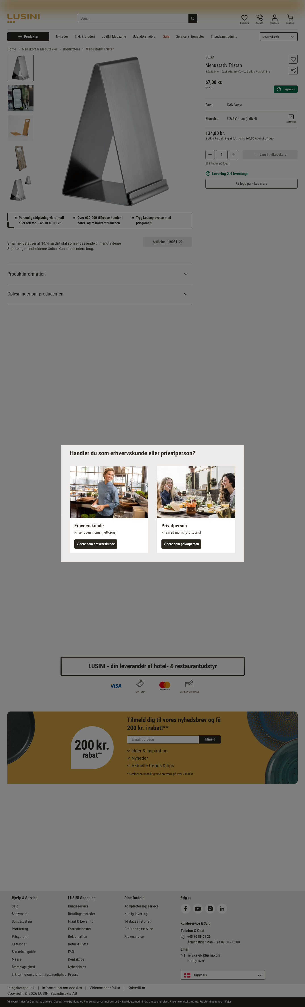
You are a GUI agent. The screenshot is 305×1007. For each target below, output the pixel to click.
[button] (109, 509)
